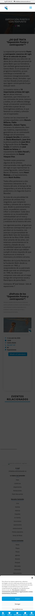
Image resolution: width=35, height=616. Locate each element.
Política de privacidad (19, 613)
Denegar (17, 604)
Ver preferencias (17, 609)
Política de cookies (8, 613)
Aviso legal (29, 613)
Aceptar (17, 599)
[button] (32, 578)
